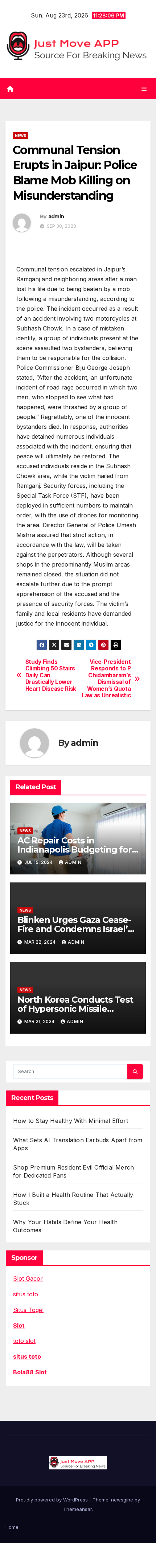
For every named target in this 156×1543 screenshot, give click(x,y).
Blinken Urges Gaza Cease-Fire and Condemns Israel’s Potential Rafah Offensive (74, 929)
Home (12, 1527)
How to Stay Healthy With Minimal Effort (70, 1120)
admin (56, 216)
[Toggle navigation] (144, 88)
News (20, 135)
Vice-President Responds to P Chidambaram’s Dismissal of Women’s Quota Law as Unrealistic (106, 679)
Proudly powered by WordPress (52, 1500)
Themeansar (77, 1509)
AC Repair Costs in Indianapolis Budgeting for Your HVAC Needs (74, 849)
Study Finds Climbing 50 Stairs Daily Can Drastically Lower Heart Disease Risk (50, 675)
